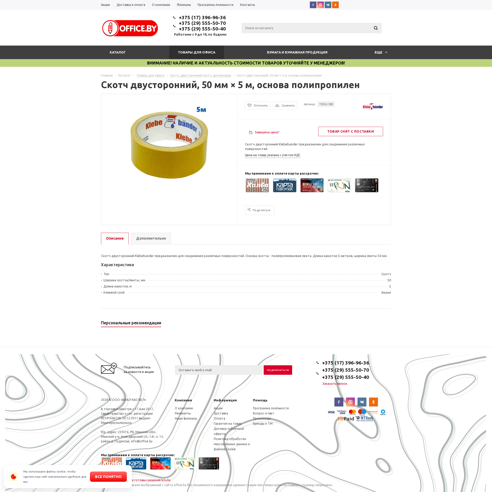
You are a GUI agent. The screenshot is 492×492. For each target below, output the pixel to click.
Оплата (219, 418)
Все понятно (108, 477)
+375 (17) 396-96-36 (202, 17)
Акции (218, 408)
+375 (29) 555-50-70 (202, 23)
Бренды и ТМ (263, 423)
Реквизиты (183, 413)
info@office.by (141, 441)
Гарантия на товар (228, 423)
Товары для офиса (196, 52)
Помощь (260, 400)
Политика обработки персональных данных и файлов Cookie (232, 444)
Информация (225, 400)
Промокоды (262, 418)
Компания (183, 400)
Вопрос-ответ (263, 413)
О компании (184, 408)
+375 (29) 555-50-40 (202, 28)
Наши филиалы (186, 418)
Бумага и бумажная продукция (297, 52)
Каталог (118, 52)
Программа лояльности (271, 408)
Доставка (221, 413)
